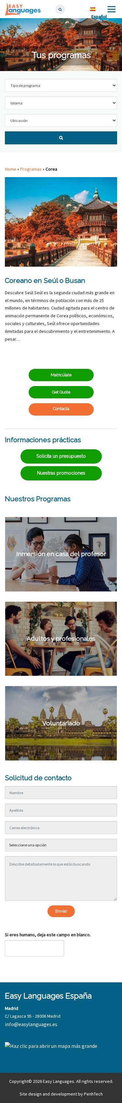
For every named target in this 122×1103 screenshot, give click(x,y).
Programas (31, 169)
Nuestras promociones (61, 473)
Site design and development (48, 1094)
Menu (111, 9)
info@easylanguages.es (31, 1024)
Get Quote (61, 392)
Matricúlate (61, 374)
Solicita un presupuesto (61, 456)
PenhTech (93, 1094)
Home (10, 169)
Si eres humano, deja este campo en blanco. (48, 935)
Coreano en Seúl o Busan (45, 280)
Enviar (61, 911)
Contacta (61, 408)
